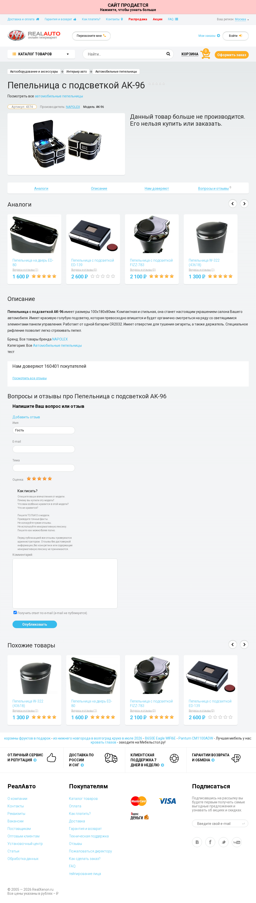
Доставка (77, 821)
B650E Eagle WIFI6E (160, 738)
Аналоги (41, 189)
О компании (17, 799)
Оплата (75, 806)
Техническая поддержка (89, 836)
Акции (157, 19)
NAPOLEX (73, 107)
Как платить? (91, 19)
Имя (15, 423)
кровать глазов (103, 742)
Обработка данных (23, 859)
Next (244, 203)
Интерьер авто (76, 71)
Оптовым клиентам (24, 836)
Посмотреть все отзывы (29, 378)
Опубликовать (34, 624)
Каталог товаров (83, 799)
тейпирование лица (85, 874)
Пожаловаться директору (90, 851)
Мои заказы (207, 36)
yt (237, 842)
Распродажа (137, 19)
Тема (16, 460)
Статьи (13, 851)
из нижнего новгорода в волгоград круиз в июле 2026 (97, 738)
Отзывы (75, 844)
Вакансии (16, 821)
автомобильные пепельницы (59, 96)
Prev (232, 203)
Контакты (113, 19)
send (244, 823)
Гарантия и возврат (59, 19)
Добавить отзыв (26, 417)
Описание (99, 189)
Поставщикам (19, 829)
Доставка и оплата (22, 19)
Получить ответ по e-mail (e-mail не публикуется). (53, 613)
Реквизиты (16, 814)
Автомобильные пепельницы (116, 71)
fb (210, 842)
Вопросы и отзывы (213, 189)
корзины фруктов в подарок (27, 738)
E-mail (16, 441)
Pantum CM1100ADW (195, 738)
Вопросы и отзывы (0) (84, 269)
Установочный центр (25, 844)
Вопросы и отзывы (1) (25, 269)
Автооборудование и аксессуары (34, 71)
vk (197, 842)
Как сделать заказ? (84, 859)
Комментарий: (22, 555)
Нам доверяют (157, 189)
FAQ (171, 19)
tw (223, 842)
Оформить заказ (231, 55)
